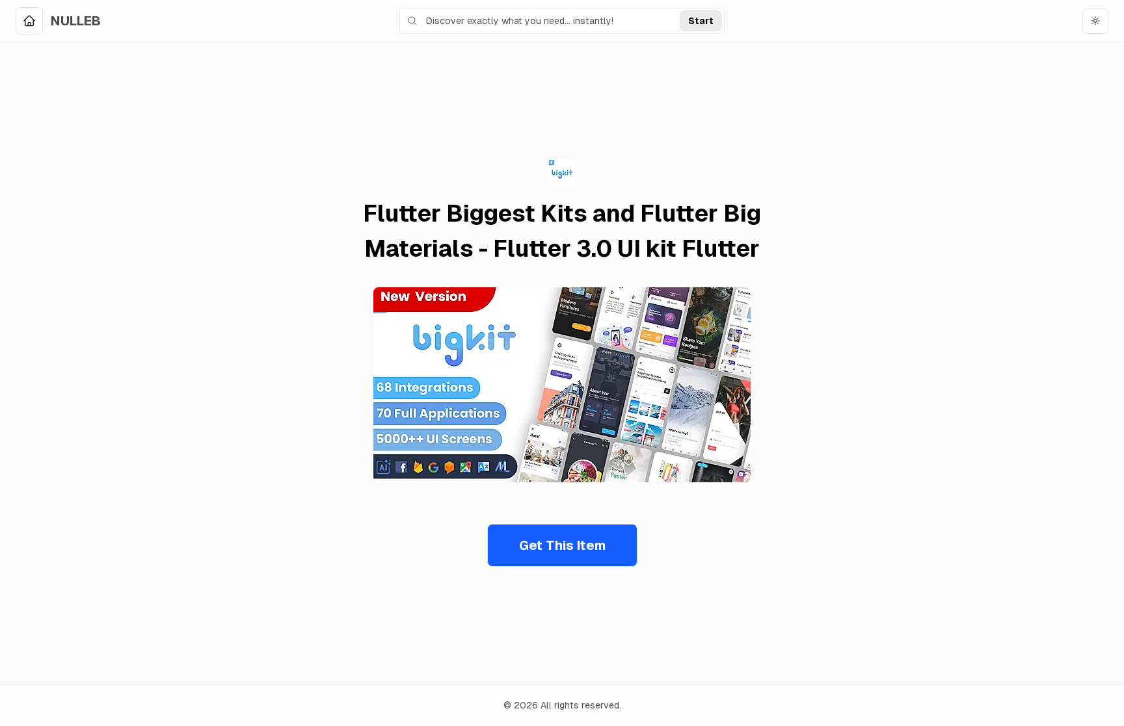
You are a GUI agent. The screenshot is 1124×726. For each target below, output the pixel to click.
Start (701, 21)
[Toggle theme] (1095, 21)
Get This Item (562, 545)
